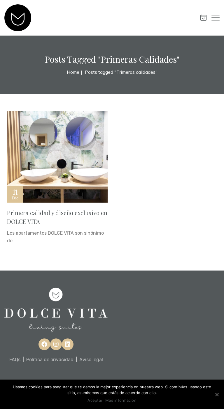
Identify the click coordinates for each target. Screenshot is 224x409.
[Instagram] (56, 344)
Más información (120, 400)
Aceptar (95, 400)
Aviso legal (91, 359)
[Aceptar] (217, 394)
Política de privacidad (50, 359)
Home (73, 72)
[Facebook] (44, 344)
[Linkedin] (68, 344)
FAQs (14, 359)
